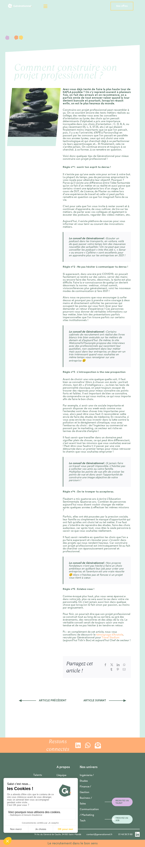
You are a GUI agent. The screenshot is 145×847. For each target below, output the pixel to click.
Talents (37, 775)
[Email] (124, 669)
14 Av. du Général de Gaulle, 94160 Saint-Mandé (57, 834)
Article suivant (94, 700)
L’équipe (61, 775)
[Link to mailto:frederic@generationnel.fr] (104, 801)
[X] (112, 664)
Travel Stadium (110, 637)
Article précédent (52, 700)
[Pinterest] (118, 669)
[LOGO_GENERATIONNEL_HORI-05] (19, 3)
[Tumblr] (111, 669)
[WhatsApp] (124, 664)
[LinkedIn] (118, 664)
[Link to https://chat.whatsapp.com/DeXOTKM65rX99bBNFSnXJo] (87, 745)
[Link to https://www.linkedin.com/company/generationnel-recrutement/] (77, 745)
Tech (83, 820)
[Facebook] (105, 664)
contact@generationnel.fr (99, 834)
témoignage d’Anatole (109, 634)
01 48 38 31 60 (125, 834)
